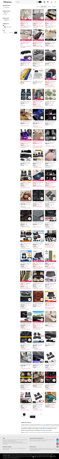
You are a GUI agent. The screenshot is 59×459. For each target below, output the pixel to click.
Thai (37, 440)
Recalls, (25, 443)
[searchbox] (26, 2)
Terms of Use (35, 454)
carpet (30, 424)
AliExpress (40, 448)
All (4, 25)
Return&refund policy (19, 439)
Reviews (24, 448)
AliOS (36, 450)
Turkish (53, 439)
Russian (31, 439)
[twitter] (57, 442)
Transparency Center (6, 443)
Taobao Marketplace (50, 449)
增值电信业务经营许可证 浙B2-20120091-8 (42, 456)
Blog (5, 449)
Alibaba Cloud (50, 448)
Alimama (43, 448)
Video (8, 449)
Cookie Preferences (24, 454)
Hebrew (42, 440)
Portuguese (35, 439)
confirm (32, 416)
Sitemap (30, 454)
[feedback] (57, 446)
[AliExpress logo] (7, 2)
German (44, 439)
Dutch (50, 439)
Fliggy (47, 448)
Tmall (55, 449)
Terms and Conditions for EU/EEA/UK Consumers (43, 455)
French (41, 439)
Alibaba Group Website (34, 448)
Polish (45, 440)
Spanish (38, 439)
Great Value (20, 448)
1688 (38, 450)
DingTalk (40, 449)
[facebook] (57, 439)
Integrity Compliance (19, 441)
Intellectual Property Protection (8, 454)
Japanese (31, 440)
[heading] (26, 21)
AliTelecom (36, 449)
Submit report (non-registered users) (17, 443)
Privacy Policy (17, 454)
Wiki (3, 449)
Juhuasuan (44, 449)
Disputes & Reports (11, 439)
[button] (12, 2)
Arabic (39, 440)
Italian (47, 439)
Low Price (16, 448)
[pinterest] (57, 444)
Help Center (5, 439)
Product (8, 448)
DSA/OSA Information (12, 440)
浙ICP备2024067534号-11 (15, 457)
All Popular (5, 448)
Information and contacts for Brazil (9, 441)
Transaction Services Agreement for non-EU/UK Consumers (22, 455)
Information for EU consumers (43, 454)
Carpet (26, 430)
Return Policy (5, 444)
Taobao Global (32, 450)
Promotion (12, 448)
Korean (34, 440)
